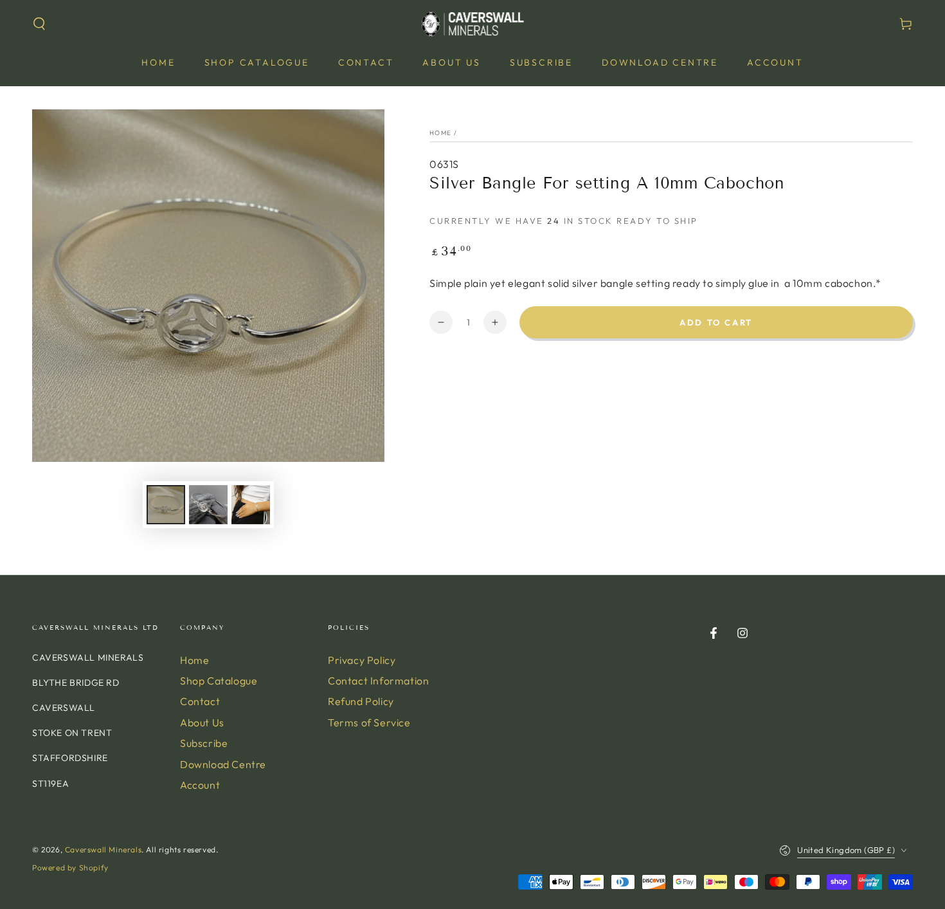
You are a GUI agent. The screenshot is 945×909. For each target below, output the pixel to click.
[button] (39, 24)
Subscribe (204, 743)
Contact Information (378, 680)
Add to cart (716, 322)
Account (200, 784)
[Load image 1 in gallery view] (166, 504)
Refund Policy (361, 701)
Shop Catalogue (218, 680)
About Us (202, 722)
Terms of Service (369, 722)
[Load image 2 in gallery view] (208, 504)
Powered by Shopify (70, 867)
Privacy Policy (361, 660)
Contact (200, 701)
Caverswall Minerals (103, 849)
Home (440, 133)
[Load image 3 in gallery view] (250, 504)
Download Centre (223, 764)
